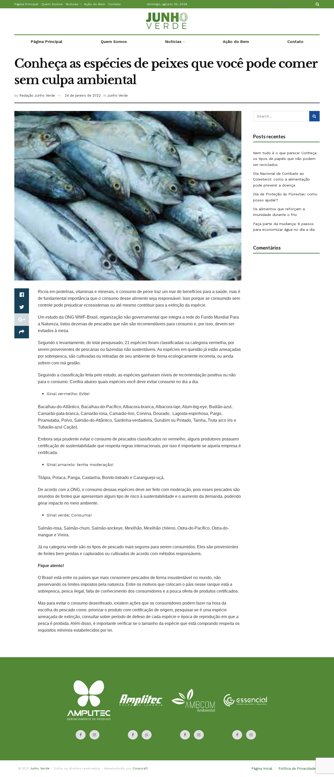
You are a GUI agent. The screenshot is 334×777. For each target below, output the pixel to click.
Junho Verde (117, 95)
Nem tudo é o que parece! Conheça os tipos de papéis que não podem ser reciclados (285, 159)
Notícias (72, 4)
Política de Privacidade (297, 768)
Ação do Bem (94, 4)
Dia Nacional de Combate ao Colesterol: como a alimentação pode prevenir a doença (281, 179)
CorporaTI (140, 768)
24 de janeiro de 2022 (83, 95)
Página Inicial (261, 768)
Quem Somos (52, 4)
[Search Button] (316, 4)
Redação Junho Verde (37, 95)
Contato (114, 4)
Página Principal (26, 4)
